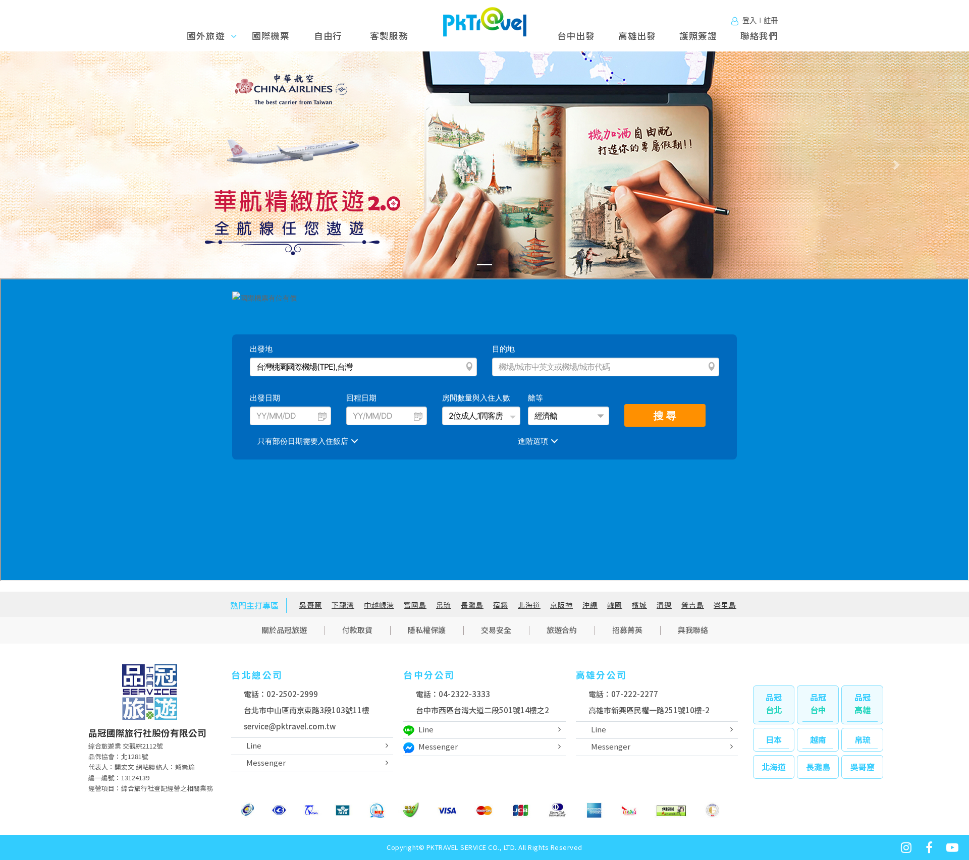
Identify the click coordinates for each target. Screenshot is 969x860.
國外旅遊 (209, 35)
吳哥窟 (310, 605)
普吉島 (692, 605)
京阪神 (561, 605)
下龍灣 (343, 605)
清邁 (664, 605)
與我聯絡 (693, 629)
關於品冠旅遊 (284, 629)
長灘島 (472, 605)
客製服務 (389, 35)
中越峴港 (379, 605)
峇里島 (725, 605)
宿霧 (500, 605)
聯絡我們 (759, 35)
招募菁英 (627, 629)
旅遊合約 (562, 629)
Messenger (266, 762)
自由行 (328, 35)
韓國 (614, 605)
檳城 (639, 605)
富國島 (415, 605)
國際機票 (271, 35)
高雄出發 (637, 35)
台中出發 (576, 35)
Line (253, 745)
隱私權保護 (427, 629)
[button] (72, 164)
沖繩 (590, 605)
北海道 (529, 605)
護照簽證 (698, 35)
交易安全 (496, 629)
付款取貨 (357, 629)
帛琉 (443, 605)
